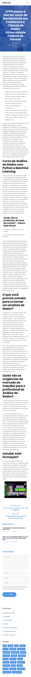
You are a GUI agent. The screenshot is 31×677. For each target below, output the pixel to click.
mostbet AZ (21, 662)
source (6, 237)
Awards (6, 624)
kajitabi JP (6, 655)
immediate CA (21, 649)
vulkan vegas (7, 672)
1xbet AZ (22, 645)
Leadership (7, 616)
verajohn (13, 668)
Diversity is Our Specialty (10, 627)
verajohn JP (21, 668)
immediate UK (15, 652)
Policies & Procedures (9, 635)
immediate (13, 649)
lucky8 (20, 658)
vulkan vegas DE (17, 672)
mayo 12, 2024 (6, 531)
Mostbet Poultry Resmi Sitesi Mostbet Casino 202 (14, 528)
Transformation (8, 620)
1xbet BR (5, 649)
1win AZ (10, 645)
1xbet (16, 645)
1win (5, 645)
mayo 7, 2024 (6, 541)
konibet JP (13, 658)
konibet (5, 658)
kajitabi (23, 652)
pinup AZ (19, 665)
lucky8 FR (6, 662)
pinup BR (5, 668)
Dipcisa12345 (15, 43)
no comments (17, 47)
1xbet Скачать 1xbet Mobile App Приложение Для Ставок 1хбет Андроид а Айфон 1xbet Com (15, 538)
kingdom (14, 655)
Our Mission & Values (9, 613)
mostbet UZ (6, 665)
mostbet (13, 662)
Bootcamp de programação (16, 45)
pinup (13, 665)
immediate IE (6, 652)
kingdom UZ (22, 655)
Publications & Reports (10, 631)
